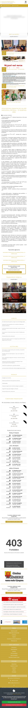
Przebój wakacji (4, 383)
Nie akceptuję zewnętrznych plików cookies (14, 704)
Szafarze (14, 651)
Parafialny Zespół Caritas (14, 657)
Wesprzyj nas (14, 640)
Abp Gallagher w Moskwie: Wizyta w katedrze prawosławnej (13, 611)
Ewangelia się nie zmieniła (6, 377)
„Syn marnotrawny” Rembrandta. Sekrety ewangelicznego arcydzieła (13, 368)
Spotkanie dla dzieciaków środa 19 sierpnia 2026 (16, 53)
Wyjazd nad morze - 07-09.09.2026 (15, 69)
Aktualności (14, 35)
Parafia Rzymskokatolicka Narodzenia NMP (8, 2)
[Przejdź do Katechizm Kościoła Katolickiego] (23, 622)
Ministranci (14, 647)
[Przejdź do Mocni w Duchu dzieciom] (14, 622)
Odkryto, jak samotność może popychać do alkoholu (11, 380)
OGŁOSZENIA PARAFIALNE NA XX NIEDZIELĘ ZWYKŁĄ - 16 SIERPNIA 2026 (14, 257)
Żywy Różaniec (14, 649)
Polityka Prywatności (17, 694)
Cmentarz (14, 634)
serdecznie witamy (14, 23)
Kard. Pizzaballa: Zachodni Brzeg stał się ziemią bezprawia (13, 602)
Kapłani (14, 636)
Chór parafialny (14, 653)
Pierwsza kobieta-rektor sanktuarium (8, 336)
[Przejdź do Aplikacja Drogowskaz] (5, 622)
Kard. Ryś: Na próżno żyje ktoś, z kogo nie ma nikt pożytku (13, 604)
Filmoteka (14, 672)
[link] (14, 408)
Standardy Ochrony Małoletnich (14, 638)
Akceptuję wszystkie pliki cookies (14, 521)
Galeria (14, 670)
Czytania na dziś (14, 666)
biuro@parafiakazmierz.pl (6, 5)
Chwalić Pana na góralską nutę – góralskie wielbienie (11, 365)
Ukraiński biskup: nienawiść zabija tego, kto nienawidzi (12, 614)
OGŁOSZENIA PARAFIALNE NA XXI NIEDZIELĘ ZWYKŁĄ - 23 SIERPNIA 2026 (14, 110)
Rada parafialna (14, 655)
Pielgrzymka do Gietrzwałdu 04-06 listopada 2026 (16, 86)
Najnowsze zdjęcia (14, 278)
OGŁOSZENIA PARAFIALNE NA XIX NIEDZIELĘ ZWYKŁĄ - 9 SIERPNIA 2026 (14, 261)
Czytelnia (14, 668)
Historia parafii (14, 631)
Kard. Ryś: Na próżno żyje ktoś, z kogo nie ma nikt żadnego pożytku (13, 321)
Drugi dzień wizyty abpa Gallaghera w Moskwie (10, 388)
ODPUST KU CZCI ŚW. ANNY (14, 102)
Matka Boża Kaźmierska (14, 632)
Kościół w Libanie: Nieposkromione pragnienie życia (12, 609)
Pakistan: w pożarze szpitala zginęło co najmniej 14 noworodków (14, 606)
